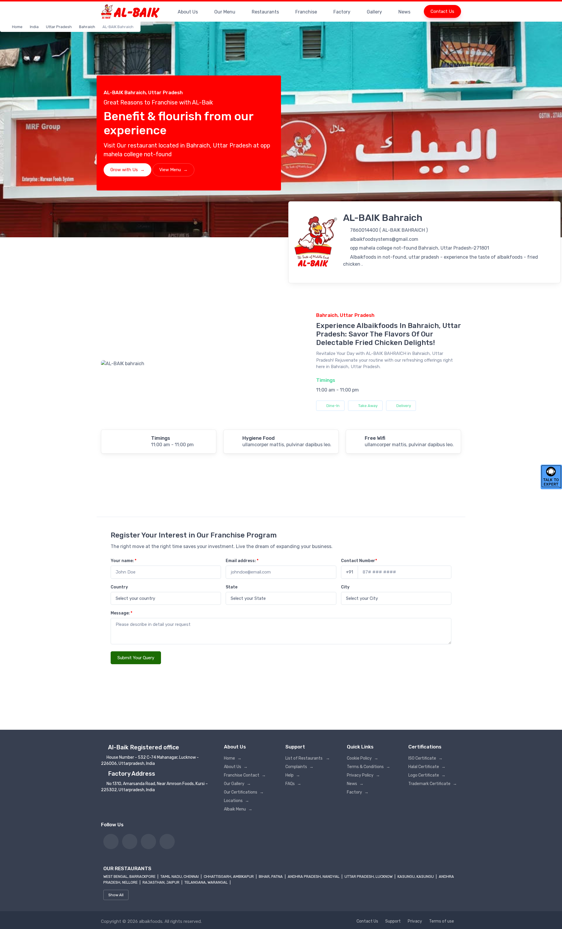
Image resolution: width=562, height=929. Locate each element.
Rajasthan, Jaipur (161, 882)
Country (119, 587)
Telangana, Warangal (206, 882)
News (404, 12)
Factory (341, 12)
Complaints (299, 766)
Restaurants (265, 12)
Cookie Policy (362, 758)
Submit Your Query (135, 657)
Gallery (374, 12)
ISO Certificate (425, 758)
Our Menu (224, 12)
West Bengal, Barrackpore (129, 876)
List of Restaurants (307, 758)
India (34, 27)
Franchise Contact (245, 775)
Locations (236, 800)
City (345, 587)
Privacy (415, 921)
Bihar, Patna (271, 876)
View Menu (173, 169)
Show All (116, 895)
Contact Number (359, 560)
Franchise (306, 12)
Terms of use (441, 921)
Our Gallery (237, 783)
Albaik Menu (238, 809)
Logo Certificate (427, 775)
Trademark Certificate (432, 783)
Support (393, 921)
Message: (121, 613)
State (231, 587)
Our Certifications (244, 792)
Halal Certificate (427, 766)
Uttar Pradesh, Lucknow (369, 876)
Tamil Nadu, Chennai (180, 876)
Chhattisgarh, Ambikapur (229, 876)
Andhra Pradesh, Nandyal (314, 876)
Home (17, 27)
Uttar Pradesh (59, 27)
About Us (188, 12)
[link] (111, 841)
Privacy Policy (363, 775)
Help (292, 775)
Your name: (123, 560)
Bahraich (87, 27)
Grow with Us (127, 169)
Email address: (242, 560)
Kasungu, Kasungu (416, 876)
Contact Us (442, 11)
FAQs (293, 783)
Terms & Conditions (368, 766)
